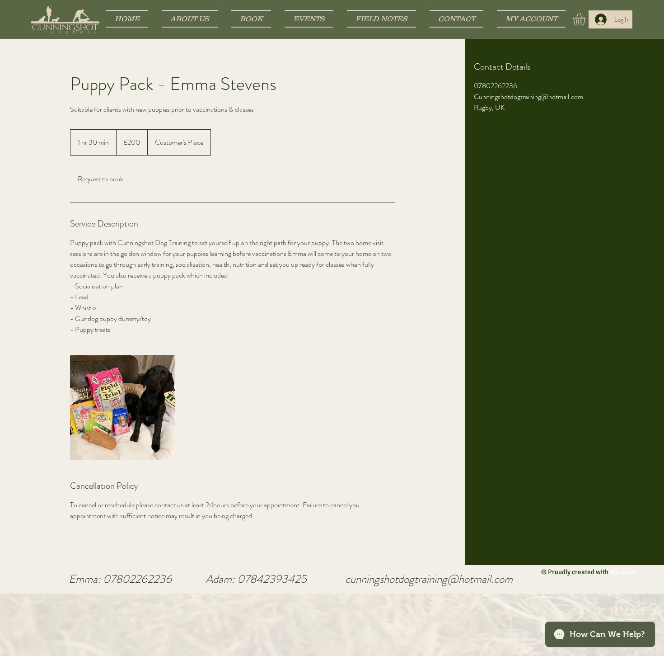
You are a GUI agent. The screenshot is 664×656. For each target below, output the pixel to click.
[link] (100, 179)
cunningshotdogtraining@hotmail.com (429, 579)
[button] (586, 19)
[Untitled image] (122, 407)
